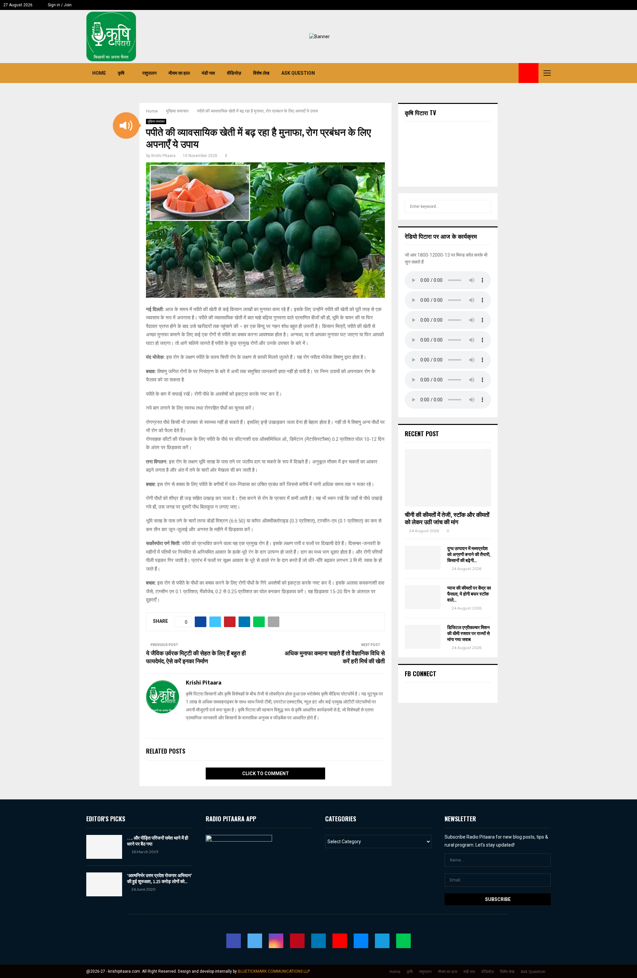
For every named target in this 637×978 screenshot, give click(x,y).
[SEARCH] (484, 206)
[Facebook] (453, 73)
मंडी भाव (208, 73)
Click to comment (265, 773)
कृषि (121, 73)
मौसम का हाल (179, 73)
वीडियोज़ (234, 73)
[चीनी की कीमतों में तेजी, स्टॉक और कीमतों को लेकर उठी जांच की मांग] (448, 478)
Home (99, 73)
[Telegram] (504, 73)
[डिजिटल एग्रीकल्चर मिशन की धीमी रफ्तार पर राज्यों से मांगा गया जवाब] (423, 637)
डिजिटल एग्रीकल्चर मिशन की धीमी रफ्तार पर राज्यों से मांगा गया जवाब (468, 633)
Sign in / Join (59, 5)
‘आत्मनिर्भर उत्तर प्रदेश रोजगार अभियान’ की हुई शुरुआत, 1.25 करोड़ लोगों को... (159, 878)
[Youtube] (489, 73)
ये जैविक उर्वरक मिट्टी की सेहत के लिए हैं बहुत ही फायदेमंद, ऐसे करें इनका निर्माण (196, 658)
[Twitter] (460, 73)
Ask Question (298, 73)
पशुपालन (149, 73)
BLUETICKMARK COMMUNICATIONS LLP (274, 971)
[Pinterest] (475, 73)
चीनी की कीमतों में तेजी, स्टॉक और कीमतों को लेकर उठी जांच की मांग (447, 519)
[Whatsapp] (511, 73)
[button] (126, 125)
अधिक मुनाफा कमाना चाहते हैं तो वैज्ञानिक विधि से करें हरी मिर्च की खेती (335, 658)
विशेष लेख (261, 73)
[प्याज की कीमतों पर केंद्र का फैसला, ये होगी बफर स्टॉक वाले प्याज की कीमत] (423, 597)
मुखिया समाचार (156, 121)
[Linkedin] (482, 73)
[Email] (497, 73)
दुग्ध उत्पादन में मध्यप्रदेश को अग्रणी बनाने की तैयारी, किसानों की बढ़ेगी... (468, 554)
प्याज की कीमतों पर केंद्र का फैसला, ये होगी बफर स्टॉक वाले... (469, 594)
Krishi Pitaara (163, 155)
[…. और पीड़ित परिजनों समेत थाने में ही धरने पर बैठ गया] (104, 847)
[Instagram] (467, 73)
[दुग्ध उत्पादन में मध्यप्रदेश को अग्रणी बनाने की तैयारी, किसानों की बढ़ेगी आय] (423, 558)
